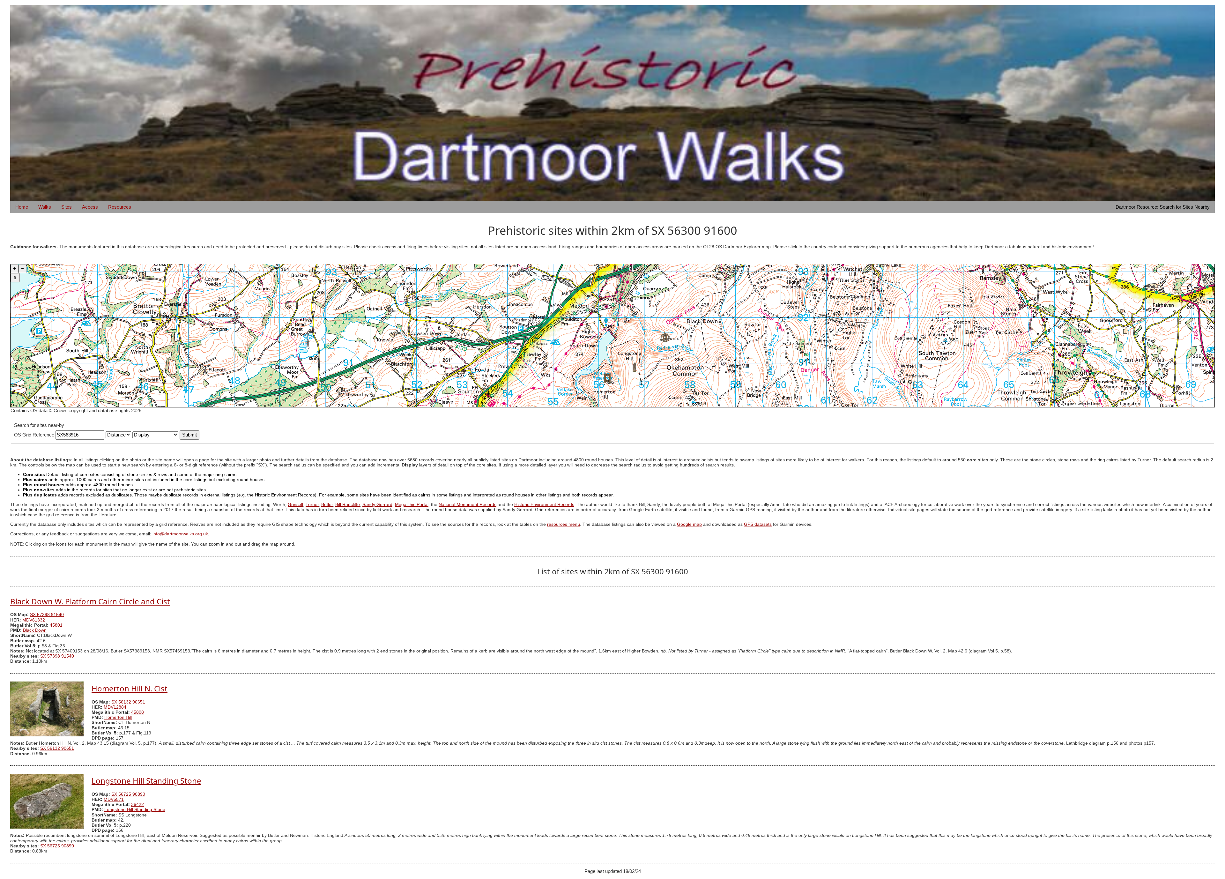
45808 (137, 712)
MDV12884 (115, 707)
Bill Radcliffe (347, 504)
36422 (137, 804)
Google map (689, 524)
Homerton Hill (118, 717)
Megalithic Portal (411, 504)
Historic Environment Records (544, 504)
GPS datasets (758, 524)
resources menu (563, 524)
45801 (56, 625)
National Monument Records (467, 504)
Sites (66, 207)
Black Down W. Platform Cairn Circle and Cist (90, 601)
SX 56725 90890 (128, 794)
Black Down (35, 630)
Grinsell (295, 504)
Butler (327, 504)
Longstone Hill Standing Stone (146, 780)
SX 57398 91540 (47, 614)
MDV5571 (114, 799)
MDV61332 (33, 620)
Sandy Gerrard (377, 504)
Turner (312, 504)
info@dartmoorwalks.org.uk (180, 534)
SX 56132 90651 (128, 702)
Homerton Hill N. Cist (129, 688)
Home (21, 207)
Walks (44, 207)
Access (90, 207)
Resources (119, 207)
